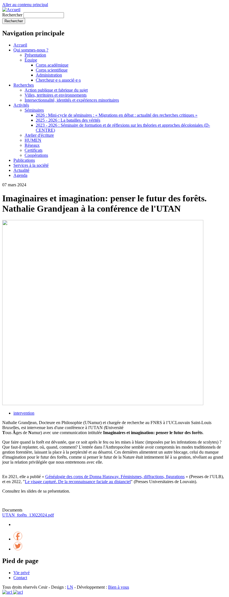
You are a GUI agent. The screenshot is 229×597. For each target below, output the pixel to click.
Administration (49, 75)
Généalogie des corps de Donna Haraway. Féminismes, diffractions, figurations (115, 476)
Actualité (21, 170)
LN (70, 587)
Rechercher (12, 15)
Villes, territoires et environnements (56, 95)
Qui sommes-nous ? (30, 50)
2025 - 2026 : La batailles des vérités (68, 120)
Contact (20, 577)
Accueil (20, 45)
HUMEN (33, 140)
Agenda (20, 175)
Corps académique (52, 65)
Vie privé (21, 572)
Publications (24, 160)
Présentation (35, 55)
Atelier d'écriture (39, 135)
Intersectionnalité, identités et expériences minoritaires (72, 100)
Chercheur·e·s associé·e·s (58, 80)
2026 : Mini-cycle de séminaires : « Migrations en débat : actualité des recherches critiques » (116, 115)
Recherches (23, 85)
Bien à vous (118, 587)
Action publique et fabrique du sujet (56, 90)
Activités (21, 105)
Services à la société (31, 165)
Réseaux (32, 145)
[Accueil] (11, 9)
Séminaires (34, 110)
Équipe (31, 60)
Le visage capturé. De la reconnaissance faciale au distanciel (78, 481)
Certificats (33, 150)
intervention (23, 413)
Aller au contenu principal (25, 4)
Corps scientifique (52, 70)
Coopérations (36, 155)
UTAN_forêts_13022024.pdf (28, 515)
